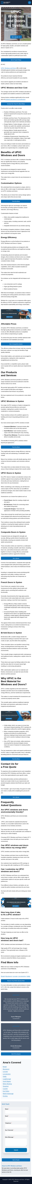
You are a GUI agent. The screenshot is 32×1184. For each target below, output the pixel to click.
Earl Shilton (6, 1091)
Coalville (5, 1088)
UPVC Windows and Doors (8, 68)
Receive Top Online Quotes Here (16, 980)
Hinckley (5, 1096)
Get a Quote (15, 37)
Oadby (28, 976)
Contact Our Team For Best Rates (16, 103)
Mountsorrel (8, 976)
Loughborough (7, 1079)
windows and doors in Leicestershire (15, 99)
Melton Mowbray (7, 1084)
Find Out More (16, 201)
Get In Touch (16, 1160)
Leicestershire (22, 976)
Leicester (15, 976)
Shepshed (5, 1086)
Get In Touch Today (16, 60)
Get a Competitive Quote (16, 344)
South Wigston (7, 1081)
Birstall (3, 976)
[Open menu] (29, 2)
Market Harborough (8, 1093)
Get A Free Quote (16, 1054)
